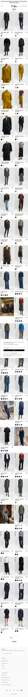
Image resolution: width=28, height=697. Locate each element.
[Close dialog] (27, 339)
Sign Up (14, 350)
